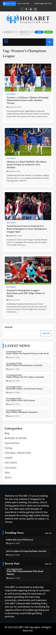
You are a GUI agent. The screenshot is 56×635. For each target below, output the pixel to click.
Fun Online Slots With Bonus (20, 400)
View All (48, 533)
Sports (8, 477)
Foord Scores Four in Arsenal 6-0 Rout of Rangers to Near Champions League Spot (27, 229)
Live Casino (10, 467)
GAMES (9, 457)
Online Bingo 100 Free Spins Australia (25, 377)
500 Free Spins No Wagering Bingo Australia (26, 551)
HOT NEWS (11, 94)
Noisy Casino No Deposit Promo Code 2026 (27, 353)
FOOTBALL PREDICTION (18, 453)
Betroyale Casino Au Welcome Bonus (24, 389)
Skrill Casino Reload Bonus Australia (24, 365)
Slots (7, 472)
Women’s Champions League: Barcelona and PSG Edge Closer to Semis (26, 293)
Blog (7, 433)
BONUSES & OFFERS (16, 438)
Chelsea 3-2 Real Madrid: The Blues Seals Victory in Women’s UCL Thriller (26, 164)
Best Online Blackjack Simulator (22, 412)
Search (8, 327)
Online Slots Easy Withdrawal (19, 540)
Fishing (8, 448)
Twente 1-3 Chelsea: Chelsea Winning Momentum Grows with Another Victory (27, 100)
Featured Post (12, 443)
